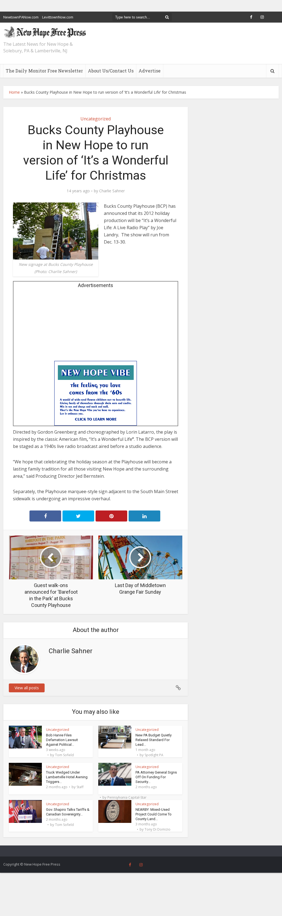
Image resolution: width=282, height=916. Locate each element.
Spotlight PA (154, 755)
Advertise (150, 71)
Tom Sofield (64, 755)
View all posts (27, 687)
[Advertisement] (95, 326)
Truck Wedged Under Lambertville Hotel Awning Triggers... (67, 777)
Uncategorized (95, 119)
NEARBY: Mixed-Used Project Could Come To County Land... (153, 814)
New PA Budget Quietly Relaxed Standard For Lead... (153, 740)
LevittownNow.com (57, 17)
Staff (80, 787)
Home (14, 92)
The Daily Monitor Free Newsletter (44, 71)
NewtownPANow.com (21, 17)
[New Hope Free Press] (44, 32)
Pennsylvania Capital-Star (127, 797)
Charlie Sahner (112, 190)
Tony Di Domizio (157, 829)
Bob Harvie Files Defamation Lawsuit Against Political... (62, 740)
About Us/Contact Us (111, 71)
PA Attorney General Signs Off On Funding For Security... (156, 777)
